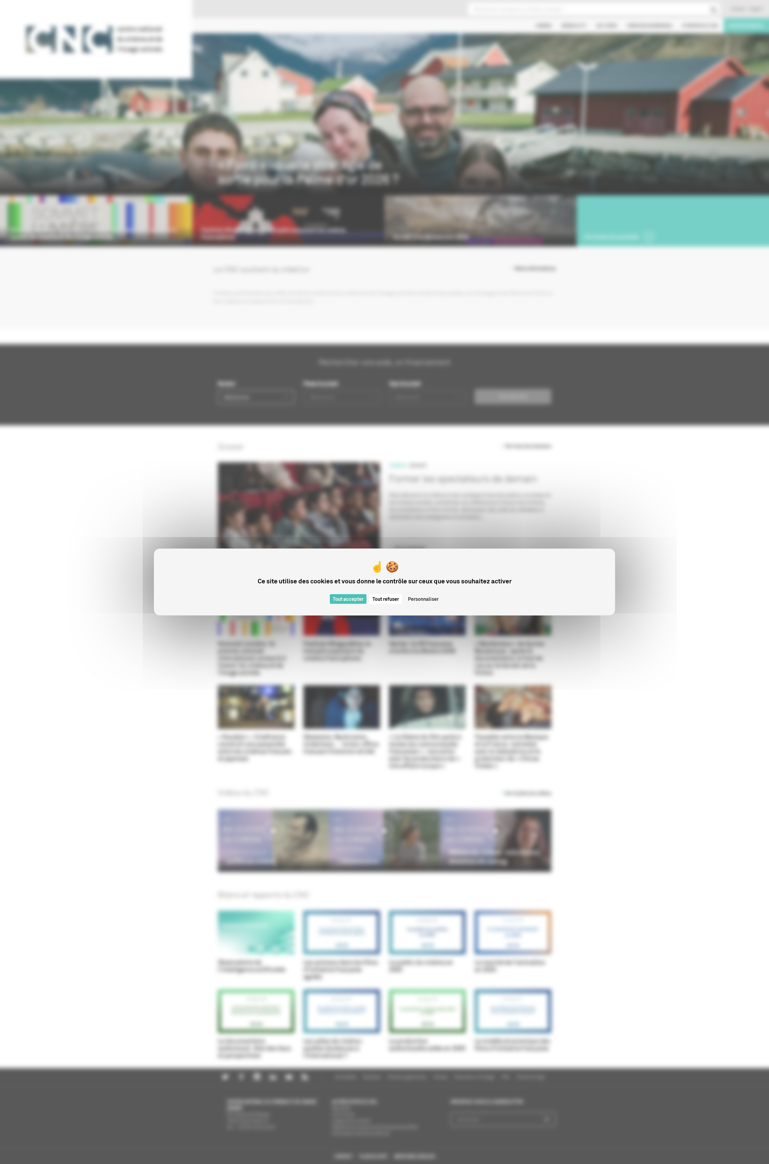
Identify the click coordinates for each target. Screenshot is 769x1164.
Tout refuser (385, 599)
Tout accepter (348, 599)
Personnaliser (423, 599)
